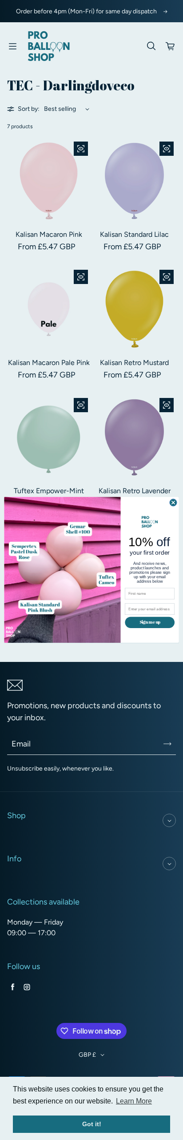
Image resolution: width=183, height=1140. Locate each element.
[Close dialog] (173, 502)
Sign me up (149, 622)
